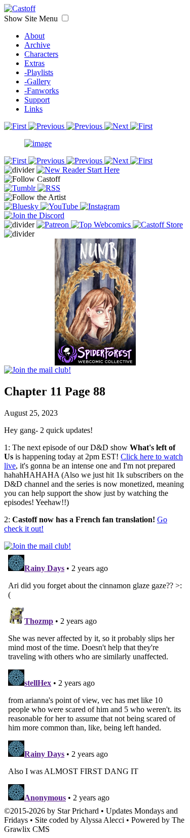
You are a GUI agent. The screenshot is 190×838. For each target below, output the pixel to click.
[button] (65, 18)
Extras (34, 63)
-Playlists (38, 72)
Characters (41, 54)
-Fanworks (41, 90)
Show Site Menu (32, 18)
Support (37, 99)
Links (33, 109)
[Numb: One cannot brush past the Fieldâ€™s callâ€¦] (95, 291)
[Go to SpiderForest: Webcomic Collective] (95, 355)
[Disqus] (95, 678)
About (34, 35)
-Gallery (37, 81)
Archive (37, 45)
